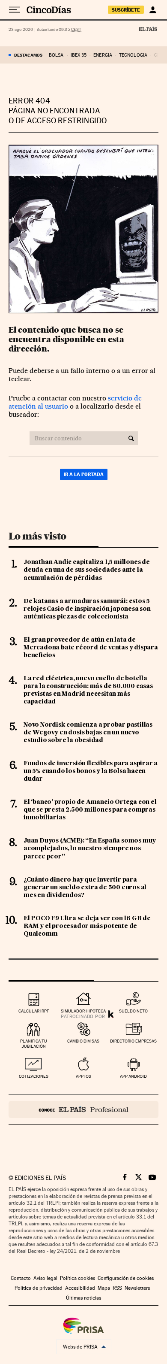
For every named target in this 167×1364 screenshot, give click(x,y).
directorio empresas (133, 1041)
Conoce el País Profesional (83, 1109)
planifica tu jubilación (33, 1044)
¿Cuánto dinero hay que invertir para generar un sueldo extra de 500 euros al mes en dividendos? (85, 887)
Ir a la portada (84, 474)
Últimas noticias (83, 1297)
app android (133, 1076)
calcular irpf (33, 1011)
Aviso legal (45, 1278)
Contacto (21, 1278)
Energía (102, 55)
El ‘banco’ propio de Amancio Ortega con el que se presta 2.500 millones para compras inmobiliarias (90, 810)
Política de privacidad (39, 1288)
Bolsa (56, 55)
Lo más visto (37, 536)
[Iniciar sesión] (152, 10)
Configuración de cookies (126, 1278)
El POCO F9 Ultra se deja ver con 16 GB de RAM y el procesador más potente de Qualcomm (87, 926)
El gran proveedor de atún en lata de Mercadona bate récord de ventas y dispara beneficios (91, 647)
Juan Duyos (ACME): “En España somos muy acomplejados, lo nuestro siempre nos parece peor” (90, 848)
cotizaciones (33, 1076)
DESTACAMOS (28, 55)
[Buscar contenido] (131, 438)
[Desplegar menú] (15, 10)
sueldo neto (133, 1011)
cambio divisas (83, 1041)
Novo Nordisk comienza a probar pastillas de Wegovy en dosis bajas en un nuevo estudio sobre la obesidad (88, 732)
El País (147, 28)
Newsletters (137, 1288)
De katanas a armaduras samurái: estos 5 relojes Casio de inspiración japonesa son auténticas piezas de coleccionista (87, 609)
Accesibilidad (80, 1288)
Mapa (104, 1288)
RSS (117, 1288)
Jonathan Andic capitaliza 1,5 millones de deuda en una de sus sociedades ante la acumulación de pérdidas (87, 570)
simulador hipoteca (83, 1011)
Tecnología (133, 55)
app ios (83, 1076)
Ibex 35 (79, 55)
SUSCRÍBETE (126, 10)
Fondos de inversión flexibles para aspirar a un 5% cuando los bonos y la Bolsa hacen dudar (91, 771)
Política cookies (77, 1278)
